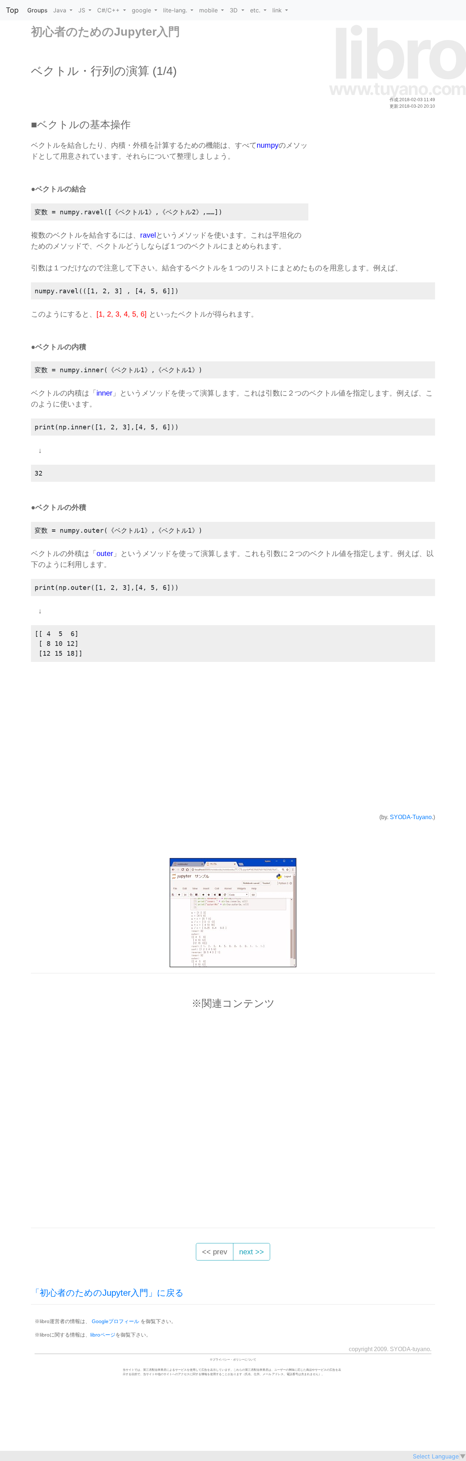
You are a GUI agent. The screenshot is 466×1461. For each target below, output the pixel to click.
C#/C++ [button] (109, 10)
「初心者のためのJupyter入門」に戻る (107, 1293)
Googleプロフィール (115, 1321)
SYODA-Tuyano (411, 817)
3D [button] (235, 10)
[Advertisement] (370, 191)
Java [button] (60, 10)
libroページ (102, 1335)
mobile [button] (209, 10)
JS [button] (82, 10)
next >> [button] (251, 1252)
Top (12, 10)
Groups (37, 10)
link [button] (278, 10)
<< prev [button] (214, 1252)
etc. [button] (256, 10)
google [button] (142, 10)
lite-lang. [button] (176, 10)
